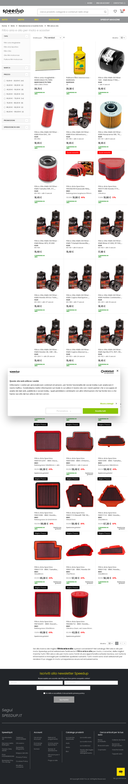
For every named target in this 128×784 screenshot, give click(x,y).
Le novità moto (86, 741)
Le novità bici (85, 746)
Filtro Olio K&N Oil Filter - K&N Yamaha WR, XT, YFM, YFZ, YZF (46, 188)
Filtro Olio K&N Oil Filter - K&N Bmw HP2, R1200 (46, 241)
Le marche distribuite (70, 738)
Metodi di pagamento (53, 738)
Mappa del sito (22, 753)
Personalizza (62, 411)
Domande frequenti (38, 744)
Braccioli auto (103, 745)
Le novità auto (85, 737)
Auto (68, 743)
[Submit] (105, 12)
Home (4, 26)
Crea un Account (103, 3)
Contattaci (118, 3)
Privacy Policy (21, 757)
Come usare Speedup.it (53, 744)
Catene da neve (118, 740)
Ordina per (37, 38)
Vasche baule (117, 749)
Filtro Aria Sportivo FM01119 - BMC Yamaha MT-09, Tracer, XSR (45, 569)
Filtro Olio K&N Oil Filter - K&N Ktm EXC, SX (46, 133)
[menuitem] (8, 20)
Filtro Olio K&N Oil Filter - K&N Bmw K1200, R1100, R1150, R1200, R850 (110, 243)
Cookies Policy (22, 761)
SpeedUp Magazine (20, 748)
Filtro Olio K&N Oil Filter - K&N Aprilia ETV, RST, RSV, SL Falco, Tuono (110, 351)
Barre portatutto (102, 741)
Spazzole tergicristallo (117, 745)
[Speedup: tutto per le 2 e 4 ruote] (13, 11)
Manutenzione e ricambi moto (31, 26)
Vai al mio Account (38, 738)
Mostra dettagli (107, 404)
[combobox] (72, 12)
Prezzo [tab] (7, 74)
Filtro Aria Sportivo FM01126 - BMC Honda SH (78, 568)
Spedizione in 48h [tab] (12, 127)
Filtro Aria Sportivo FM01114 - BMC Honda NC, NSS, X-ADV (108, 515)
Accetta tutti (100, 411)
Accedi (89, 3)
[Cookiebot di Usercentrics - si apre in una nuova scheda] (103, 372)
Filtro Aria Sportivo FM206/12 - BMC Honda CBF (77, 623)
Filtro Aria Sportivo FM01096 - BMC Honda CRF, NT (44, 515)
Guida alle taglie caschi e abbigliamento (86, 751)
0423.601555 (21, 739)
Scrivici (37, 749)
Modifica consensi (19, 766)
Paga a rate (53, 760)
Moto (13, 26)
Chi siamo (20, 743)
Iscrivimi (64, 699)
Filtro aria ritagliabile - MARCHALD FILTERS (45, 78)
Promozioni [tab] (9, 120)
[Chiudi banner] (117, 372)
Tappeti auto (117, 754)
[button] (115, 11)
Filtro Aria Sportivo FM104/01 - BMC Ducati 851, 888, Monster (45, 623)
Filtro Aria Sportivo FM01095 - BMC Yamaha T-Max (109, 460)
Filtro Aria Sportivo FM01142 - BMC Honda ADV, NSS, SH (108, 569)
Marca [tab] (7, 68)
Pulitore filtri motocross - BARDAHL (78, 78)
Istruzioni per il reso (54, 755)
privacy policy (78, 693)
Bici (67, 751)
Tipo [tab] (6, 36)
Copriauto (102, 749)
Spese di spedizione (52, 750)
